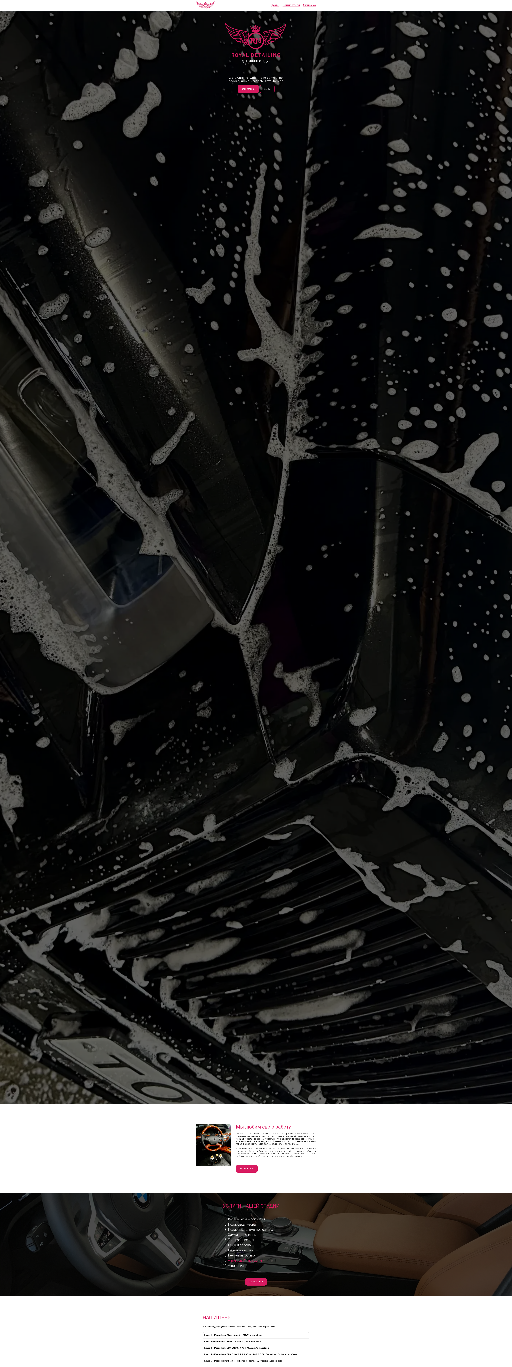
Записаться (291, 5)
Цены (275, 5)
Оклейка (309, 5)
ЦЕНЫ (267, 89)
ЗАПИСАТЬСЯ (248, 89)
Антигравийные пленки (245, 1260)
